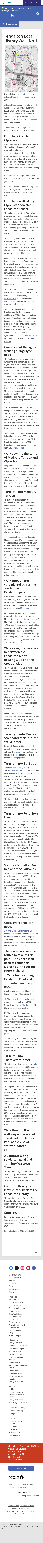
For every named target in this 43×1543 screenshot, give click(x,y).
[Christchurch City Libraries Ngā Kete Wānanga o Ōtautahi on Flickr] (17, 1268)
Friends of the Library (17, 1408)
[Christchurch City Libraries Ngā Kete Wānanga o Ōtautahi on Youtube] (28, 1268)
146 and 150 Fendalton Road (16, 931)
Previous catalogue (16, 1349)
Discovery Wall (14, 1363)
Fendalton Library (27, 94)
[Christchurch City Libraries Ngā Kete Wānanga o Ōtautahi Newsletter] (34, 1268)
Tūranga (12, 1414)
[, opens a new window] (16, 1480)
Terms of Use (13, 1506)
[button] (3, 2)
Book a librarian (15, 1322)
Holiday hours (14, 1389)
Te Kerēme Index (15, 1374)
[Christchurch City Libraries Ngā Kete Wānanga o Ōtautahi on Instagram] (22, 1268)
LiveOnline (13, 1429)
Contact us (13, 1426)
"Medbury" (23, 506)
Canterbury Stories (16, 1354)
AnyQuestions (14, 1432)
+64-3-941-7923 (15, 1460)
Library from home (16, 1382)
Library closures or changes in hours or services (16, 1394)
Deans (18, 752)
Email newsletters (16, 1277)
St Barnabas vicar (16, 448)
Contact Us (21, 1468)
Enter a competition (16, 1335)
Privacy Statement (27, 1506)
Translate (35, 1496)
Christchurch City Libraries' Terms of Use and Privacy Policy (22, 1485)
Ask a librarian (14, 1311)
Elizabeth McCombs (16, 771)
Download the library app (18, 1346)
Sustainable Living (16, 1411)
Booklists (12, 1286)
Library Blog (13, 1283)
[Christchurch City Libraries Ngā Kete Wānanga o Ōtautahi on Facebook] (11, 1268)
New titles (12, 1280)
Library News (14, 1289)
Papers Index (14, 1371)
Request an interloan (17, 1308)
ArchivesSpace (15, 1351)
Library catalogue (15, 1343)
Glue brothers (27, 1005)
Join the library (14, 1299)
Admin (11, 1292)
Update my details (16, 1302)
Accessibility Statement (21, 1509)
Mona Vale (24, 608)
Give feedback (14, 1435)
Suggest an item (15, 1305)
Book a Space (14, 1319)
